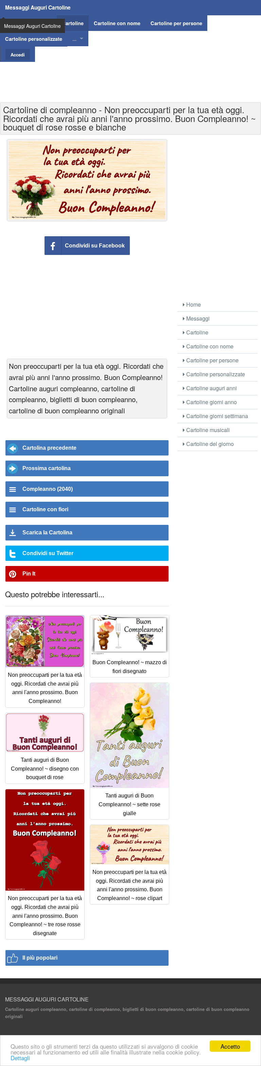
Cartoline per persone (212, 360)
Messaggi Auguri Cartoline (38, 7)
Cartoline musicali (207, 430)
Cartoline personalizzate (215, 374)
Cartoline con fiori (45, 509)
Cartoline (196, 332)
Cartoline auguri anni (211, 388)
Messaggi (197, 318)
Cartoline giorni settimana (216, 416)
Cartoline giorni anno (211, 402)
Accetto (230, 1046)
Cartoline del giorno (209, 444)
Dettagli (20, 1057)
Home (193, 304)
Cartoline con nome (209, 346)
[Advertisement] (130, 77)
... (74, 38)
